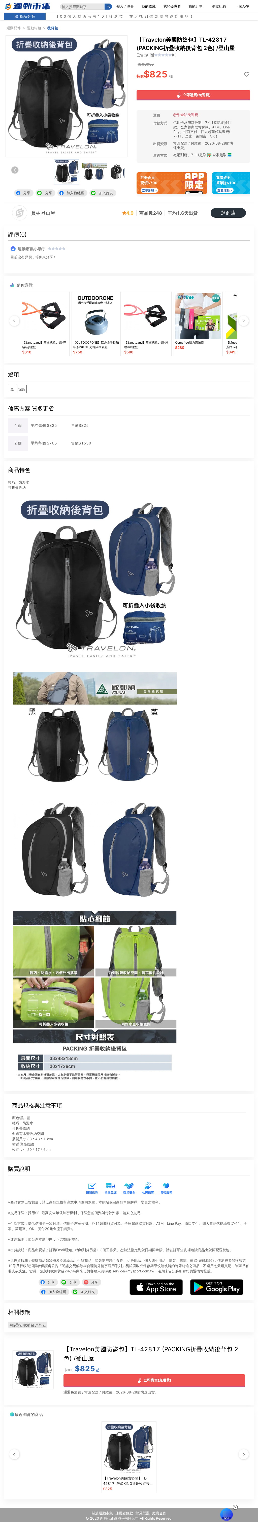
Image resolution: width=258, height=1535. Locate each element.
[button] (118, 170)
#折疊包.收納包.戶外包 (28, 1325)
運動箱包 (34, 28)
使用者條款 (124, 1513)
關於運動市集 (102, 1513)
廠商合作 (159, 1513)
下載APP (242, 6)
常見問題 (143, 1513)
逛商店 (228, 213)
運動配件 (14, 28)
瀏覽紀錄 (219, 6)
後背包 (52, 28)
